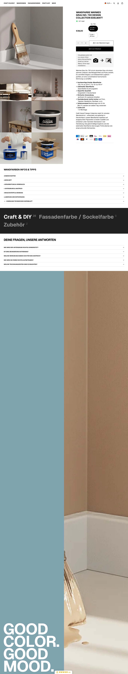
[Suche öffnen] (114, 3)
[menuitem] (54, 3)
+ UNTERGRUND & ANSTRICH (13, 188)
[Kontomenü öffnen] (118, 3)
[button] (63, 672)
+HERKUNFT (8, 180)
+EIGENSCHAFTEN (10, 176)
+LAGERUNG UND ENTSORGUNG (14, 197)
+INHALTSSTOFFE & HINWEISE (13, 193)
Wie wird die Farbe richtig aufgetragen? (18, 260)
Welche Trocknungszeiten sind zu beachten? (20, 264)
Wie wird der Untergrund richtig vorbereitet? (21, 247)
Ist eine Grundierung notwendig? (16, 251)
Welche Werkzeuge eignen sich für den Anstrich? (22, 256)
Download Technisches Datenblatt (19, 201)
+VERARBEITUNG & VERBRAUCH (14, 184)
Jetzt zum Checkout (95, 49)
